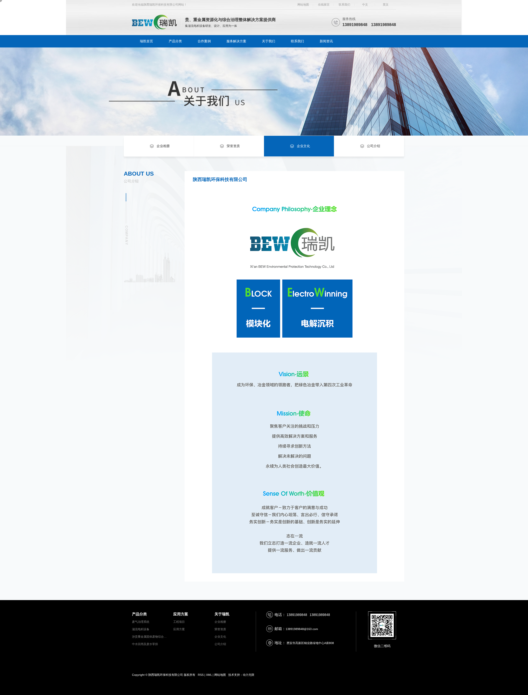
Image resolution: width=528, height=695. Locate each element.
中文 (365, 4)
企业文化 (220, 636)
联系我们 (344, 4)
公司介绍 (220, 644)
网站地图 (303, 4)
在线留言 (324, 4)
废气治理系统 (140, 621)
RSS (201, 674)
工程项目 (179, 621)
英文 (386, 4)
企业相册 (220, 621)
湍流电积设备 (140, 629)
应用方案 (179, 629)
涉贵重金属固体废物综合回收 (150, 636)
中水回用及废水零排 (145, 644)
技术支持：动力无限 (241, 674)
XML (209, 674)
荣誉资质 (220, 629)
